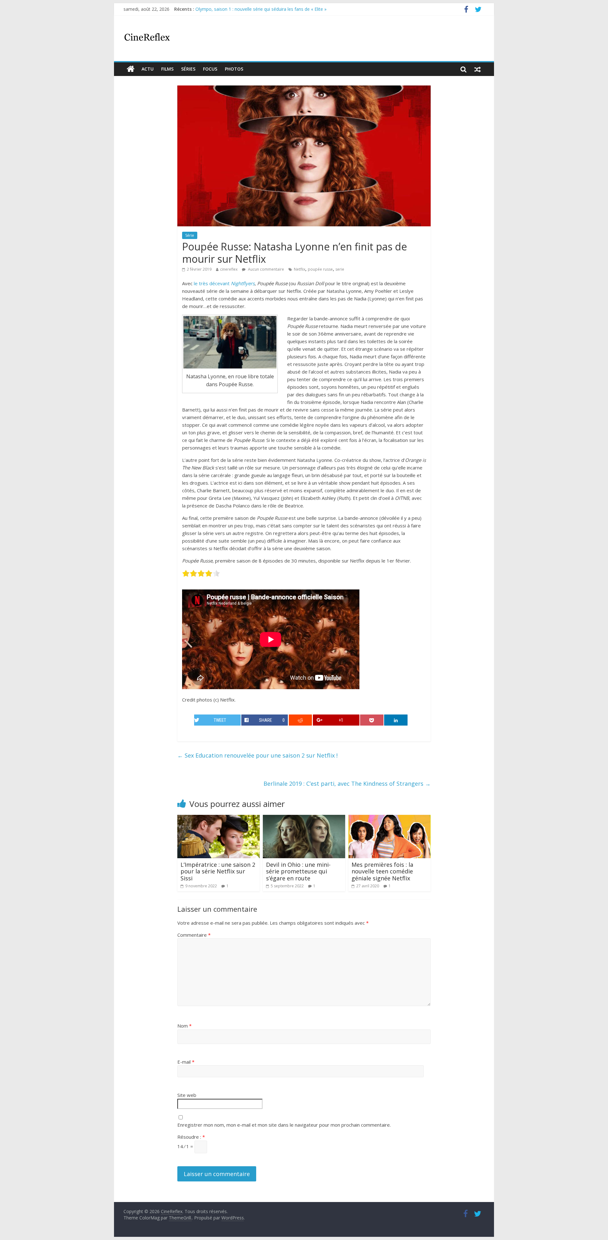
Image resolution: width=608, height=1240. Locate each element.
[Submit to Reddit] (300, 720)
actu (148, 69)
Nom (184, 1026)
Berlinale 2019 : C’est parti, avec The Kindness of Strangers (347, 783)
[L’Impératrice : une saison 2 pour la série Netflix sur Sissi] (218, 818)
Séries (188, 69)
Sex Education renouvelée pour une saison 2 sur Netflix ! (257, 755)
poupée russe (320, 269)
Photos (234, 69)
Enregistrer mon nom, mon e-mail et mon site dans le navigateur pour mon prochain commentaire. (284, 1125)
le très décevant (224, 283)
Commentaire (194, 935)
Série (189, 235)
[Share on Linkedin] (396, 720)
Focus (210, 69)
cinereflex (229, 269)
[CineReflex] (131, 69)
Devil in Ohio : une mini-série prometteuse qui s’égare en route (298, 871)
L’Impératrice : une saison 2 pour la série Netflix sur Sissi (217, 871)
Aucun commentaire (265, 269)
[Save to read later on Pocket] (371, 720)
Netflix (299, 269)
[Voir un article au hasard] (477, 69)
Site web (186, 1095)
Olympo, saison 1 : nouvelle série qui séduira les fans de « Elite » (260, 9)
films (167, 69)
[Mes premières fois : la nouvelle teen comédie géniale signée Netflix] (389, 818)
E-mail (185, 1062)
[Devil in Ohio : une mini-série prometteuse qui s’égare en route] (304, 818)
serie (339, 269)
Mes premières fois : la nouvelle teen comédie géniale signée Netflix (382, 871)
